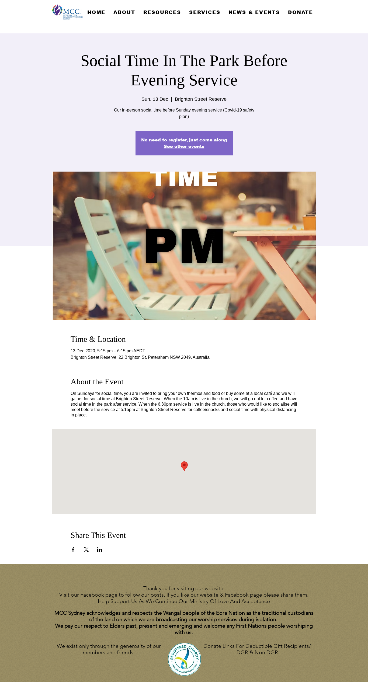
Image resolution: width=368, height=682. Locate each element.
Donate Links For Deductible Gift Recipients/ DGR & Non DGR (257, 649)
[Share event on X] (86, 549)
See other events (184, 146)
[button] (124, 12)
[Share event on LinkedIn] (99, 549)
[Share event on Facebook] (73, 549)
